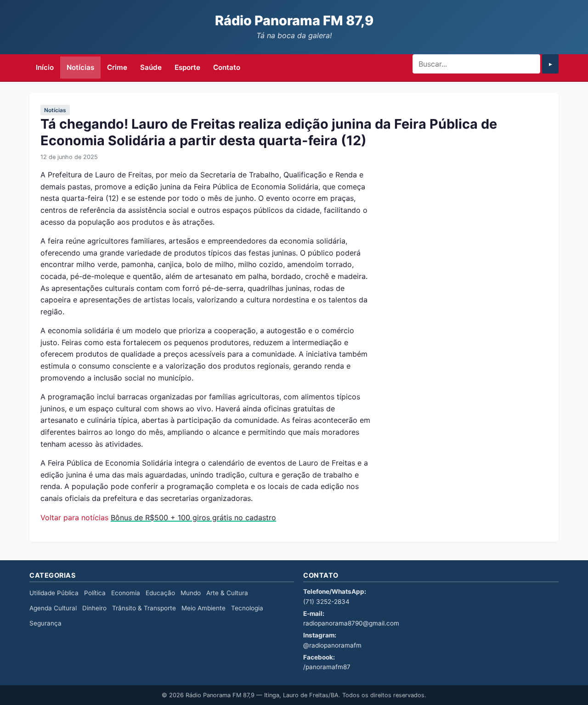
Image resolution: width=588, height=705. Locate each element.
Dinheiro (94, 608)
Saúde (151, 67)
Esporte (187, 67)
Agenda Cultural (53, 608)
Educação (160, 593)
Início (45, 67)
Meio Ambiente (203, 608)
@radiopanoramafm (332, 645)
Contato (226, 67)
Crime (117, 67)
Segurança (45, 623)
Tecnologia (247, 608)
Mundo (191, 593)
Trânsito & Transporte (144, 608)
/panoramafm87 (327, 667)
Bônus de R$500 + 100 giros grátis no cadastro (193, 517)
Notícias (80, 67)
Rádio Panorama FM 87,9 (294, 20)
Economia (125, 593)
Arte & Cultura (227, 593)
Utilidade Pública (54, 593)
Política (95, 593)
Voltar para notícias (74, 517)
